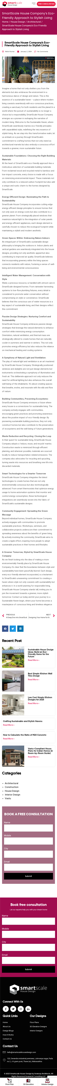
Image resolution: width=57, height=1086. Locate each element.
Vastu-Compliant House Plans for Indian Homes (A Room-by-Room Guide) (40, 751)
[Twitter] (13, 1009)
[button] (46, 4)
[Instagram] (21, 1009)
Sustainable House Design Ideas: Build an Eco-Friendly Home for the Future (41, 653)
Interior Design (12, 794)
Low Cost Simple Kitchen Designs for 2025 (40, 698)
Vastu (8, 798)
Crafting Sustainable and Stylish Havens (22, 721)
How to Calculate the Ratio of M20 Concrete (24, 735)
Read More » (33, 660)
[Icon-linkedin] (28, 1009)
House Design (18, 21)
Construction (11, 787)
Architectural (34, 21)
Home (5, 21)
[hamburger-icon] (34, 4)
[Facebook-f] (6, 1009)
